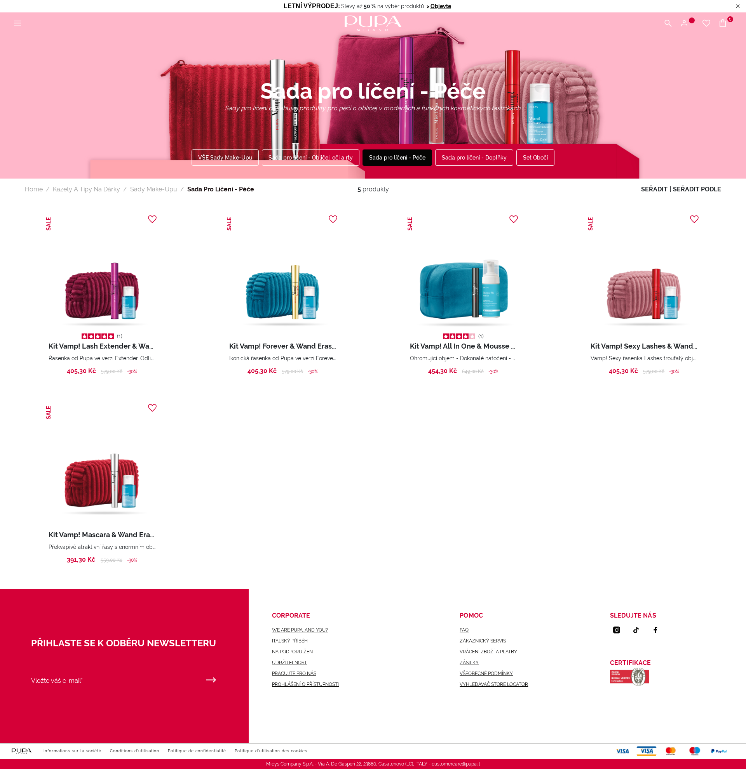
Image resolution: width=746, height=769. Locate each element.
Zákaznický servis (483, 641)
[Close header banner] (737, 6)
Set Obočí (535, 157)
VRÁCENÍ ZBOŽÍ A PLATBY (488, 651)
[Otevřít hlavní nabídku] (17, 23)
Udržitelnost (289, 662)
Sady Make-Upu (153, 189)
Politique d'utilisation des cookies (271, 751)
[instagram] (619, 630)
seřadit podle (697, 189)
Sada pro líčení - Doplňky (474, 157)
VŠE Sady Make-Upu (225, 157)
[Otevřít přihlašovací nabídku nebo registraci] (687, 23)
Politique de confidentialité (197, 751)
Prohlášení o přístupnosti (305, 684)
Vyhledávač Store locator (494, 684)
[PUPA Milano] (373, 22)
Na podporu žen (292, 651)
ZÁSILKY (469, 662)
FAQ (464, 630)
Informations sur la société (72, 751)
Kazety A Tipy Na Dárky (86, 189)
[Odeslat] (211, 678)
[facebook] (658, 630)
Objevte (441, 6)
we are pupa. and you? (300, 630)
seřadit (654, 189)
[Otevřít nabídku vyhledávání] (668, 23)
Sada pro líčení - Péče (397, 157)
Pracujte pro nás (294, 673)
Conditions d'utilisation (134, 751)
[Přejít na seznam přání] (706, 23)
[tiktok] (639, 630)
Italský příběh (290, 641)
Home (34, 189)
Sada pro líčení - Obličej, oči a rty (310, 157)
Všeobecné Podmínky (486, 673)
